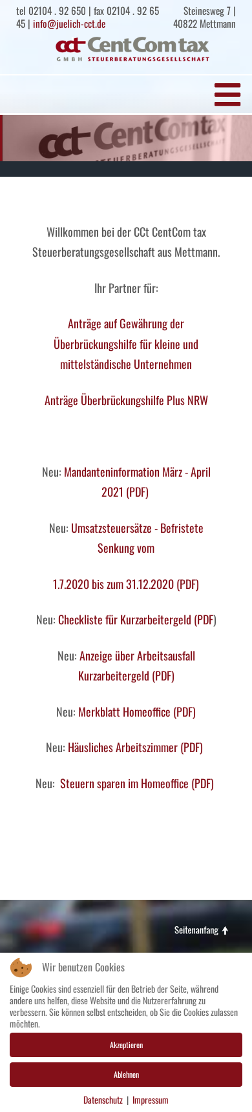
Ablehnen (126, 1074)
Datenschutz (103, 1099)
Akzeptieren (126, 1044)
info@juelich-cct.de (69, 23)
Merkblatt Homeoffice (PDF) (137, 711)
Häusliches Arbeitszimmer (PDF (134, 747)
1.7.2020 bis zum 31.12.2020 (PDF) (126, 583)
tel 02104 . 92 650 (51, 10)
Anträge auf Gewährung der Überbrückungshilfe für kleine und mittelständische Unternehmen (126, 343)
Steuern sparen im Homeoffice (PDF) (136, 783)
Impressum (150, 1099)
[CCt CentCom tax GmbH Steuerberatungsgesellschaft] (132, 49)
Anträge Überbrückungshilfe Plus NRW (126, 400)
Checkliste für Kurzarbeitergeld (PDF (135, 619)
